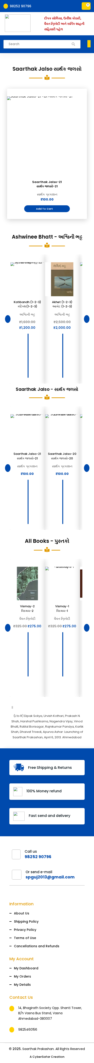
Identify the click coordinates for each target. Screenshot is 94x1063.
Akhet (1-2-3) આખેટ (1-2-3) (62, 304)
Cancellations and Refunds (36, 946)
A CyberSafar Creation (47, 1057)
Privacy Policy (25, 929)
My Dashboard (26, 968)
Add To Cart (46, 209)
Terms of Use (25, 938)
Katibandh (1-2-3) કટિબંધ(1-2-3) (27, 304)
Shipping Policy (26, 921)
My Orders (22, 976)
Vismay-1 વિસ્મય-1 (62, 608)
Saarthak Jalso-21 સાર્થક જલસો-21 (47, 184)
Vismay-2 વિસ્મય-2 (27, 608)
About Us (21, 913)
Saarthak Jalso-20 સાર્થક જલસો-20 (62, 456)
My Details (22, 984)
